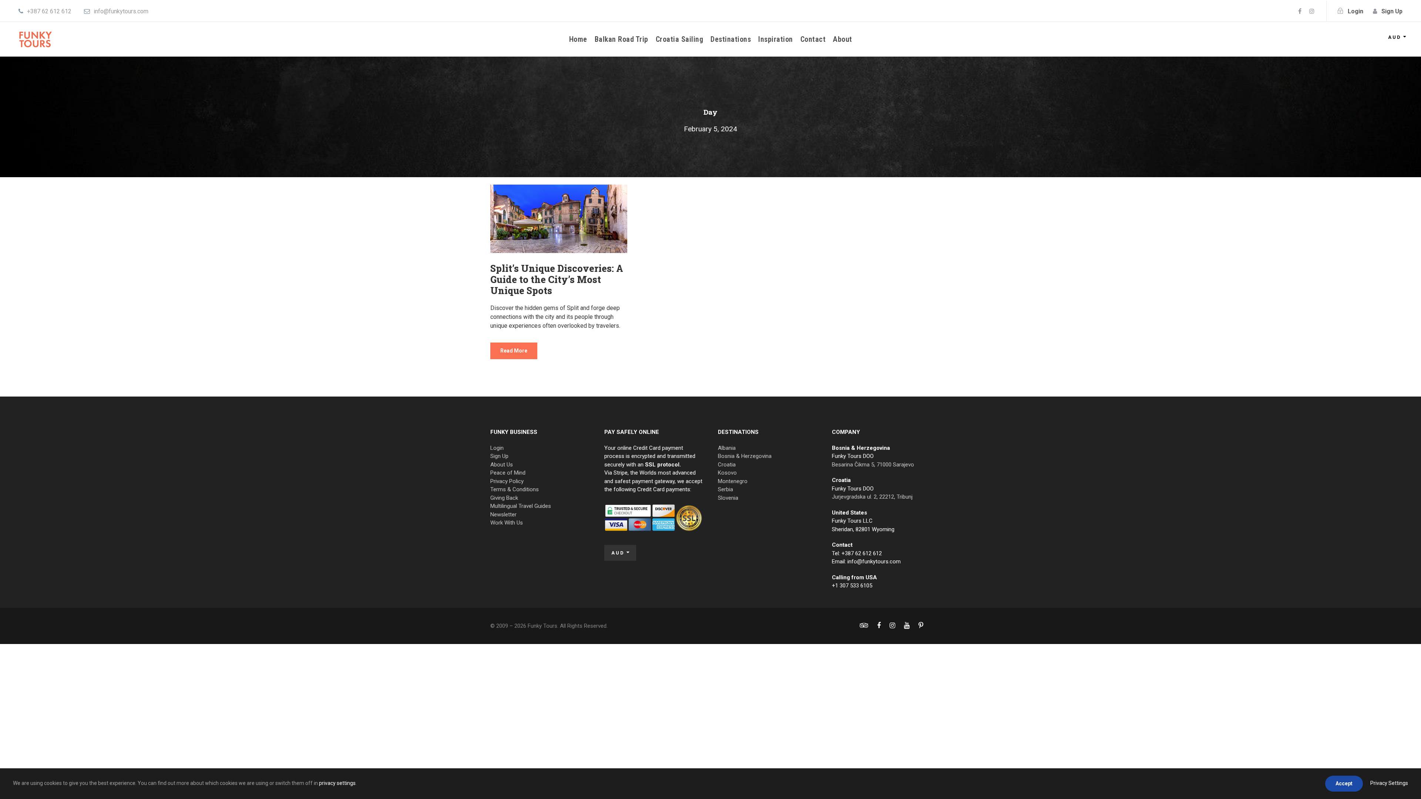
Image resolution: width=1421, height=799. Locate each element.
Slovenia (728, 498)
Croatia (727, 464)
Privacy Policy (507, 481)
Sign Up (499, 456)
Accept (1344, 783)
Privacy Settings (1389, 783)
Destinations (730, 39)
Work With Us (506, 522)
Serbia (725, 489)
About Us (501, 464)
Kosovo (727, 472)
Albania (727, 448)
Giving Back (504, 498)
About (842, 39)
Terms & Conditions (514, 489)
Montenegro (733, 481)
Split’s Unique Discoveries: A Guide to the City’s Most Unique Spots (556, 279)
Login (497, 448)
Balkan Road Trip (621, 39)
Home (578, 39)
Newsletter (503, 514)
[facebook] (1299, 11)
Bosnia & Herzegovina (745, 456)
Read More (513, 351)
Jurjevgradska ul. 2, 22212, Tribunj (872, 496)
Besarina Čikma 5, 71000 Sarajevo (873, 464)
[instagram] (1311, 11)
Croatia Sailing (679, 39)
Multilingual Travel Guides (520, 506)
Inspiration (775, 39)
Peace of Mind (507, 472)
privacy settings (337, 783)
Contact (813, 39)
